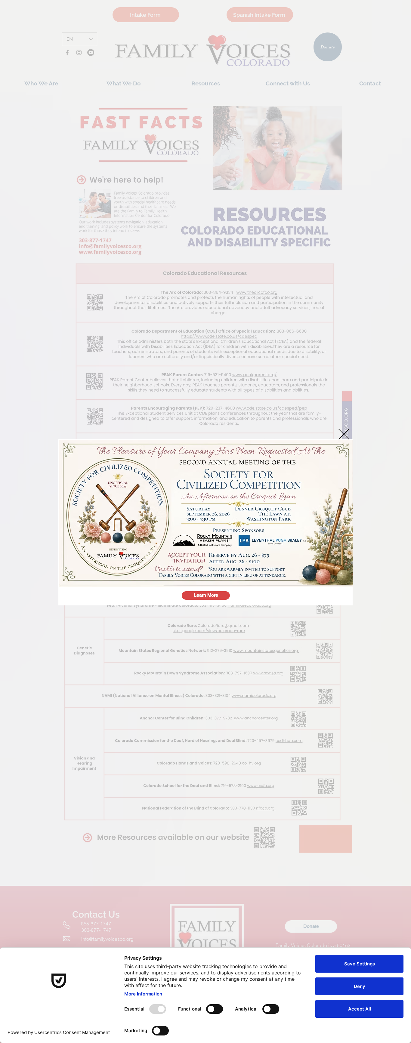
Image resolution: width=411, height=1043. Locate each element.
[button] (343, 434)
